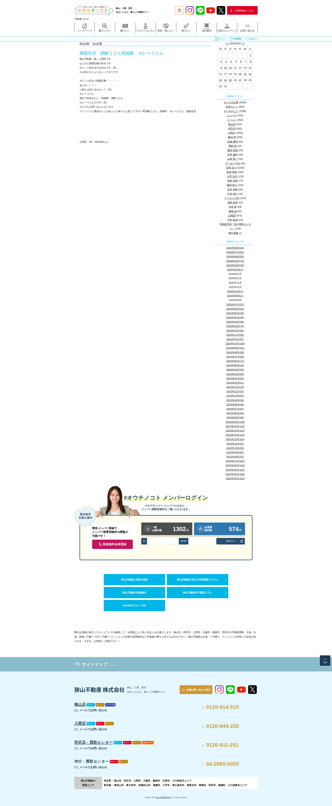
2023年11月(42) (235, 391)
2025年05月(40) (235, 313)
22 (250, 74)
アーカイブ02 (231, 198)
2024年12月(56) (235, 335)
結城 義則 (232, 141)
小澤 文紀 (232, 176)
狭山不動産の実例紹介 (134, 592)
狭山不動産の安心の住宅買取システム (197, 579)
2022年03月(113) (235, 478)
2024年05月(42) (235, 365)
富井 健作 (232, 154)
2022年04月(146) (235, 474)
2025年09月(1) (235, 295)
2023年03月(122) (235, 426)
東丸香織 (233, 233)
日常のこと (232, 106)
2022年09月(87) (235, 452)
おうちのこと (231, 111)
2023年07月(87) (235, 408)
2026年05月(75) (235, 261)
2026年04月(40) (235, 265)
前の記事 (84, 43)
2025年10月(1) (235, 291)
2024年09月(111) (235, 348)
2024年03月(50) (235, 374)
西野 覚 (233, 146)
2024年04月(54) (235, 369)
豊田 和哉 (232, 150)
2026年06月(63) (235, 256)
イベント (232, 119)
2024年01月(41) (235, 382)
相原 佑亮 (232, 180)
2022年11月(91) (235, 443)
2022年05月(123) (235, 469)
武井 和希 (232, 189)
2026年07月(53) (235, 252)
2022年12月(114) (235, 439)
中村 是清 (232, 220)
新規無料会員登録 (114, 544)
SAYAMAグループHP (134, 605)
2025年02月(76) (235, 326)
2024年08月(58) (235, 352)
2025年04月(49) (235, 317)
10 (225, 67)
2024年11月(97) (235, 339)
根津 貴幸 (232, 172)
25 (230, 80)
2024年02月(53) (235, 378)
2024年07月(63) (235, 356)
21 (245, 74)
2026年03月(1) (235, 269)
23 (220, 80)
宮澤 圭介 (231, 167)
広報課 (232, 215)
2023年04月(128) (235, 422)
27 (240, 80)
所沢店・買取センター (93, 742)
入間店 (231, 132)
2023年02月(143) (235, 430)
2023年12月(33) (235, 387)
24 (225, 80)
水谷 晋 (233, 206)
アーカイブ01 (232, 163)
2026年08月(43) (235, 247)
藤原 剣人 (232, 185)
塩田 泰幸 (232, 202)
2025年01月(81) (235, 330)
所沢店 (232, 128)
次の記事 (97, 43)
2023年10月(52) (235, 395)
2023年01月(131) (235, 435)
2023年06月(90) (235, 413)
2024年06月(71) (235, 361)
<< (227, 43)
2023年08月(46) (235, 404)
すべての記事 (231, 102)
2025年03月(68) (235, 321)
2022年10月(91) (235, 448)
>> (243, 43)
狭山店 (232, 124)
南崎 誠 (233, 211)
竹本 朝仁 (232, 193)
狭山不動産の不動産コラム (197, 592)
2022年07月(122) (235, 461)
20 (240, 74)
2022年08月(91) (235, 456)
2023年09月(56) (235, 400)
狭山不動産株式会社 (164, 797)
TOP (325, 662)
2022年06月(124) (235, 465)
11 (230, 67)
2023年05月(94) (235, 417)
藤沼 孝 (232, 137)
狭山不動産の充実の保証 (134, 579)
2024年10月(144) (235, 343)
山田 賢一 (232, 159)
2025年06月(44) (235, 308)
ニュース (232, 115)
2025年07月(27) (235, 304)
